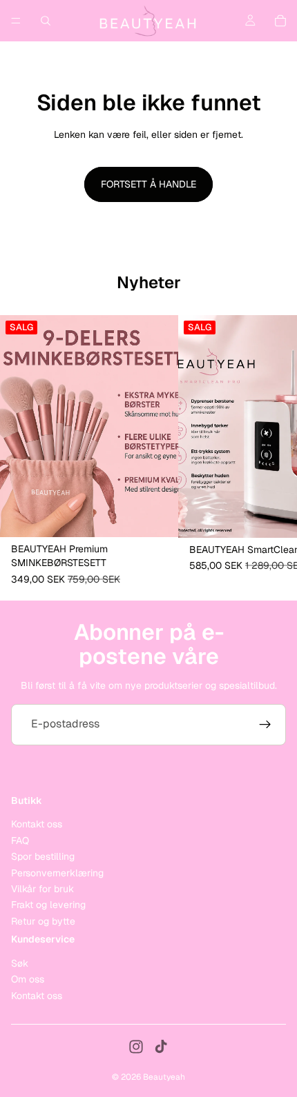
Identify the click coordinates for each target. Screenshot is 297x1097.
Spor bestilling (43, 856)
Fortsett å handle (148, 184)
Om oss (27, 979)
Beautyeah (164, 1077)
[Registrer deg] (265, 724)
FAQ (20, 840)
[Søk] (45, 21)
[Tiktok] (161, 1046)
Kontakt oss (36, 824)
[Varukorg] (280, 21)
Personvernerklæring (57, 872)
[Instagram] (136, 1046)
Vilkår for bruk (42, 889)
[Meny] (16, 21)
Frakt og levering (48, 904)
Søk (19, 962)
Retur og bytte (43, 920)
